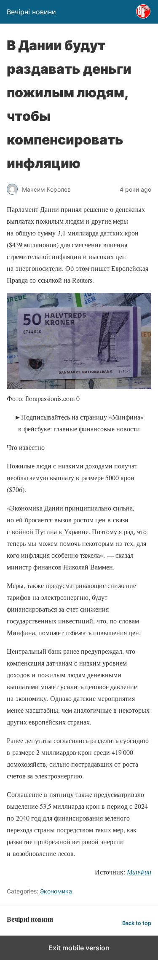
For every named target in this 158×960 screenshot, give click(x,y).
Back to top (136, 923)
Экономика (56, 891)
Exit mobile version (79, 948)
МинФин (139, 871)
